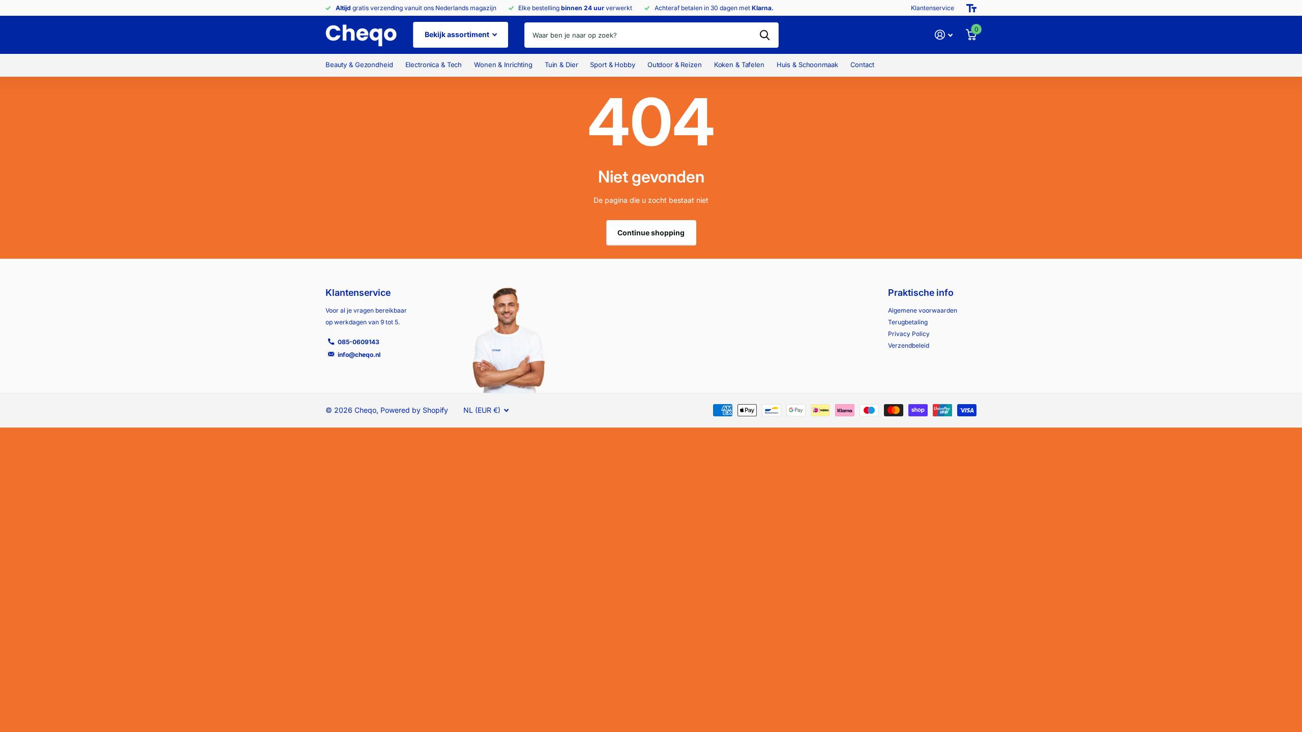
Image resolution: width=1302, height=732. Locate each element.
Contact (862, 64)
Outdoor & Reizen (674, 64)
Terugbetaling (908, 322)
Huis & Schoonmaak (807, 64)
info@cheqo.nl (359, 354)
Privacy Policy (909, 334)
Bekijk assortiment (458, 34)
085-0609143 (358, 342)
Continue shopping (651, 232)
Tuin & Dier (561, 64)
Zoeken (765, 35)
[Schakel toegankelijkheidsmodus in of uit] (971, 8)
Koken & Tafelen (739, 64)
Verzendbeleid (908, 345)
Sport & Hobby (612, 64)
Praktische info (921, 292)
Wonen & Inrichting (503, 64)
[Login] (943, 34)
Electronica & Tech (433, 64)
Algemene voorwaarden (922, 310)
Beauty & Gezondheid (359, 64)
